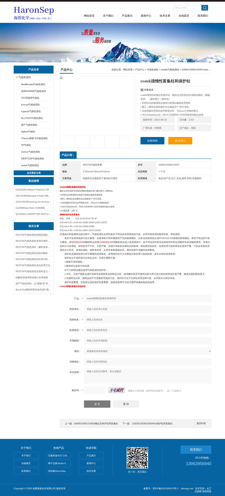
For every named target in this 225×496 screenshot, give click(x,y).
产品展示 (127, 15)
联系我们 (203, 15)
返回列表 (201, 423)
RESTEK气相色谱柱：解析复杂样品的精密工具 (34, 247)
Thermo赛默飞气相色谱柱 (34, 138)
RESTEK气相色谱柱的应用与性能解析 (34, 259)
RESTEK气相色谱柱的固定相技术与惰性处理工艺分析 (34, 235)
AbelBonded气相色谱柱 (33, 84)
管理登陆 (206, 491)
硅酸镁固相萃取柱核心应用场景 (32, 277)
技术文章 (165, 15)
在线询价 (152, 140)
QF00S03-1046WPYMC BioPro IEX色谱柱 (34, 214)
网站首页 (89, 15)
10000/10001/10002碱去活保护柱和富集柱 (96, 423)
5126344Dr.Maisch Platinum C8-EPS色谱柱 (34, 189)
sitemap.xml (187, 488)
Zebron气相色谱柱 (30, 151)
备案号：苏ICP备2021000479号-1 (161, 488)
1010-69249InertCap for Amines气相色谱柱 (34, 201)
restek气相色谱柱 (30, 165)
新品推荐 (33, 180)
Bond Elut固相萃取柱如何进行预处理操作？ (34, 289)
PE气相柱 (26, 145)
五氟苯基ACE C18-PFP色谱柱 (59, 455)
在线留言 (184, 15)
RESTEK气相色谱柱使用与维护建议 (34, 241)
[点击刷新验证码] (116, 390)
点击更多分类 (34, 173)
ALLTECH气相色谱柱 (32, 118)
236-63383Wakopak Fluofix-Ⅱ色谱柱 (34, 195)
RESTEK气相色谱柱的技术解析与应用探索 (34, 253)
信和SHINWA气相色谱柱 (33, 91)
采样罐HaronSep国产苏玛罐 (59, 471)
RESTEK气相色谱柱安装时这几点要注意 (34, 271)
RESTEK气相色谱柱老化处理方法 (33, 265)
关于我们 (108, 15)
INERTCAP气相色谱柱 (32, 158)
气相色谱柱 (25, 77)
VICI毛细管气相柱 (30, 98)
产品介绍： (68, 155)
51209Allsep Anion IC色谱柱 (30, 208)
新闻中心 (146, 15)
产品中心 (139, 69)
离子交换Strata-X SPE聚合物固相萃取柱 (59, 463)
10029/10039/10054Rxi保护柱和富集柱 (152, 423)
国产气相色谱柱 (29, 125)
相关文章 (33, 226)
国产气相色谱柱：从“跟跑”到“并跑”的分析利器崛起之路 (34, 283)
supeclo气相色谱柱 (31, 111)
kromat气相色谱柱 (30, 104)
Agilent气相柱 (28, 131)
